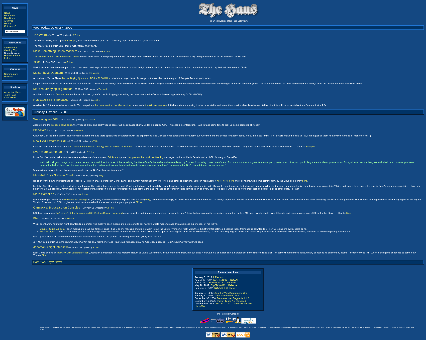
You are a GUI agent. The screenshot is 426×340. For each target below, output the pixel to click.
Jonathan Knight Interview (50, 247)
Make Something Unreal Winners (55, 51)
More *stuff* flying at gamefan (53, 89)
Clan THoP (10, 97)
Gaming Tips (10, 50)
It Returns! (218, 277)
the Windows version (156, 105)
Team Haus (10, 95)
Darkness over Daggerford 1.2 (233, 298)
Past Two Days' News (47, 262)
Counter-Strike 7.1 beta (52, 228)
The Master (94, 73)
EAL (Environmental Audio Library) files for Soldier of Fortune (100, 146)
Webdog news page (61, 124)
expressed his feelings (75, 199)
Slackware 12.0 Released (222, 282)
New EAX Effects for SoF (50, 141)
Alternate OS (11, 47)
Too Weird (40, 35)
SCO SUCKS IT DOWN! (225, 280)
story (147, 199)
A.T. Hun (76, 35)
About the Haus (12, 92)
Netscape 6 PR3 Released (51, 99)
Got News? (10, 26)
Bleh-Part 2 (40, 130)
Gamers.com (63, 94)
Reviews (8, 76)
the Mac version (122, 105)
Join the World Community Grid (230, 293)
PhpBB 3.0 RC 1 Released (224, 285)
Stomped (310, 146)
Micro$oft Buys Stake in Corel (53, 175)
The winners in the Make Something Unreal (56, 56)
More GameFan (43, 194)
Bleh (36, 218)
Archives (8, 20)
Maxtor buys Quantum (48, 72)
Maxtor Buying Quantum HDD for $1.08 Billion (86, 78)
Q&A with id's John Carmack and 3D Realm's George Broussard (89, 213)
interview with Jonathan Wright (73, 252)
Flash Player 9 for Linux (226, 295)
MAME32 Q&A (47, 231)
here (219, 180)
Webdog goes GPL (46, 119)
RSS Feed (9, 15)
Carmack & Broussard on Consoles (56, 207)
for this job (70, 40)
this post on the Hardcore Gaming (145, 157)
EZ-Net (139, 202)
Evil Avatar (113, 157)
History (7, 23)
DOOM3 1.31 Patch (224, 288)
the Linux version (103, 105)
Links (7, 58)
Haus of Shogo (12, 55)
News (7, 12)
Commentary (11, 74)
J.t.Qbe (96, 100)
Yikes (36, 62)
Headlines (9, 18)
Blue (348, 213)
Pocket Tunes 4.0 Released (231, 301)
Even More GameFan (47, 151)
